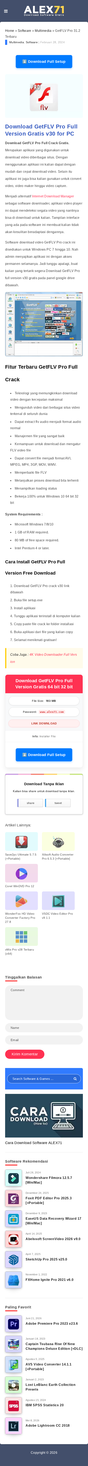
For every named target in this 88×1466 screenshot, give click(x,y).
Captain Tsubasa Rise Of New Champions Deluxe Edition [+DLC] (54, 1346)
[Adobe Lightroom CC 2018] (13, 1425)
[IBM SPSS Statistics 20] (13, 1405)
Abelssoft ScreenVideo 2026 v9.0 (53, 1239)
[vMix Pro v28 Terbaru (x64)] (21, 936)
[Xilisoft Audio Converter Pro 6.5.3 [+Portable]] (58, 841)
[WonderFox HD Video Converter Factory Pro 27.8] (21, 900)
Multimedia (43, 30)
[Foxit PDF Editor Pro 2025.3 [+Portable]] (13, 1198)
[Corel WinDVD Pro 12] (21, 873)
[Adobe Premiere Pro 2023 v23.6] (13, 1323)
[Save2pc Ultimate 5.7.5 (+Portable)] (21, 841)
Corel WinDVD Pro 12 (19, 886)
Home (9, 30)
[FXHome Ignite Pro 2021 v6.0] (13, 1279)
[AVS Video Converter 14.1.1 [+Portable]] (13, 1364)
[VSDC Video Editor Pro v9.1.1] (58, 900)
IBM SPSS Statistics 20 (45, 1405)
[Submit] (75, 1079)
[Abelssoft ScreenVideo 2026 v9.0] (13, 1239)
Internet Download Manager (53, 196)
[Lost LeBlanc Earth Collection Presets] (13, 1384)
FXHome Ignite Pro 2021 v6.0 (49, 1279)
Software (24, 30)
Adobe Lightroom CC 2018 (48, 1425)
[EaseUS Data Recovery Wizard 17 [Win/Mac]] (13, 1218)
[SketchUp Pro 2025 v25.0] (13, 1259)
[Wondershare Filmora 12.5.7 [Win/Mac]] (13, 1178)
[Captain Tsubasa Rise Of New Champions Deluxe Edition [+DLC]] (13, 1344)
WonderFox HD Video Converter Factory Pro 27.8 (20, 917)
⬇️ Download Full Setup (43, 62)
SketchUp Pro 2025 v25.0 (46, 1259)
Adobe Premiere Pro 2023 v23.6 (52, 1323)
